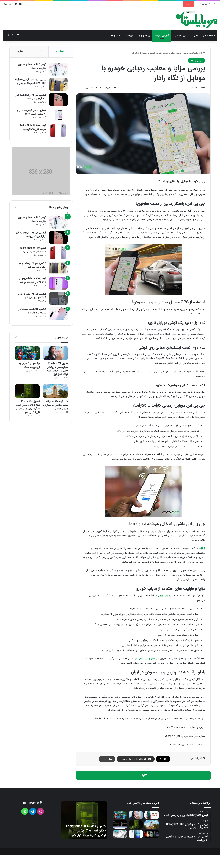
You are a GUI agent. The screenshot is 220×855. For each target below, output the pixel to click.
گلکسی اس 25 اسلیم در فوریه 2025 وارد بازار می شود (31, 295)
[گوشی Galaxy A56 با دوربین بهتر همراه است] (58, 69)
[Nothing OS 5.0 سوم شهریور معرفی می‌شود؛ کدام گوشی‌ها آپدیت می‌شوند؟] (151, 815)
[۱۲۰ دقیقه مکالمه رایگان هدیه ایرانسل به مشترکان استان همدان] (55, 391)
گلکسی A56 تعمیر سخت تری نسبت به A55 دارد (32, 311)
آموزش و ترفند (162, 35)
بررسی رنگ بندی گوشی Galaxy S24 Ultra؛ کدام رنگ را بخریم (30, 81)
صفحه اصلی (209, 35)
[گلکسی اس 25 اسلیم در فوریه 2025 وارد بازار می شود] (58, 298)
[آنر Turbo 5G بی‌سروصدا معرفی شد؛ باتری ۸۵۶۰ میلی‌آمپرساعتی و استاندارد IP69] (151, 834)
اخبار (196, 35)
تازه (39, 51)
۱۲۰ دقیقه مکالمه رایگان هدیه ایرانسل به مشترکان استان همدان (55, 405)
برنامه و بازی (144, 35)
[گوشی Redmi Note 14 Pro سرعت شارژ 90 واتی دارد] (58, 130)
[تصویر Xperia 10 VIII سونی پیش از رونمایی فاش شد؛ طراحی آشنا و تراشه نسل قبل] (55, 353)
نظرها (20, 51)
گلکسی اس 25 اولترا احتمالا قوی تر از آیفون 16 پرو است (30, 96)
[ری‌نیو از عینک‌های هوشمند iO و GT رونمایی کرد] (120, 824)
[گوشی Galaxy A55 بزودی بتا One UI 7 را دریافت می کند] (58, 283)
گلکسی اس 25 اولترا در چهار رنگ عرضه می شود (32, 265)
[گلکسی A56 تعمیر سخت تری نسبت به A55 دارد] (58, 313)
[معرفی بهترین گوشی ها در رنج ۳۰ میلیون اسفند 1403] (58, 115)
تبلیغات (129, 35)
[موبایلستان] (196, 19)
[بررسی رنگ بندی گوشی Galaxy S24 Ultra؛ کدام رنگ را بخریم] (58, 84)
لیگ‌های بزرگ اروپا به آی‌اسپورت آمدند (29, 365)
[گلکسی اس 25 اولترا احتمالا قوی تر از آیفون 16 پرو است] (58, 99)
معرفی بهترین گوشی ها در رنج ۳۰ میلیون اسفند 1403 (31, 112)
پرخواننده (61, 51)
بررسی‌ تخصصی (181, 35)
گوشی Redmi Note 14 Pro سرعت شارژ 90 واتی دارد (33, 127)
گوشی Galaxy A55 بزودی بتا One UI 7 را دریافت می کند (32, 280)
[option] (84, 820)
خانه (201, 53)
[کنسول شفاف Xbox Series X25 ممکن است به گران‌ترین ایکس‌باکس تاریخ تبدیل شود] (27, 391)
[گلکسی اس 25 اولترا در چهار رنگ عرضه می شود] (58, 268)
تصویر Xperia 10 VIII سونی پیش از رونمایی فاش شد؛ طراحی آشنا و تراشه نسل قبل (56, 369)
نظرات (143, 775)
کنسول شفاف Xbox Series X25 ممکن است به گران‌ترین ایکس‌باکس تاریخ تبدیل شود (28, 407)
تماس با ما (116, 35)
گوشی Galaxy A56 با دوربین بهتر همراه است (32, 66)
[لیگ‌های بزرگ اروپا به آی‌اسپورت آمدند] (27, 353)
